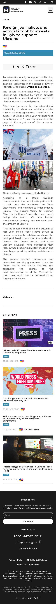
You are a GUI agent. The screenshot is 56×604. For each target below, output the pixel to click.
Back (7, 19)
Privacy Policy (16, 560)
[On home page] (9, 9)
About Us (21, 565)
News (6, 356)
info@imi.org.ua (26, 542)
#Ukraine (8, 297)
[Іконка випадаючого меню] (50, 10)
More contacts (27, 548)
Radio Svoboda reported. (34, 87)
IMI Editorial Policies (36, 560)
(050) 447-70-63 (26, 536)
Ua (4, 2)
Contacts (34, 565)
